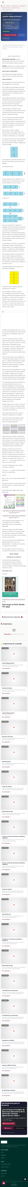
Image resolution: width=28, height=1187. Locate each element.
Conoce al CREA (9, 1123)
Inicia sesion (7, 634)
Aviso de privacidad (5, 1164)
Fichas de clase (15, 7)
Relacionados (20, 1128)
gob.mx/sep (4, 1173)
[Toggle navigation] (3, 2)
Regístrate (3, 1155)
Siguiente (5, 38)
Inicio (3, 5)
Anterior (21, 35)
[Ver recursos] (25, 1179)
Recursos (8, 1128)
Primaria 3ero (14, 5)
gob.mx (3, 1175)
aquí (8, 607)
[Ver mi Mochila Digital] (4, 1183)
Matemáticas (22, 5)
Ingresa (2, 1157)
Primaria (8, 5)
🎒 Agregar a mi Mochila (9, 35)
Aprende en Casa (6, 7)
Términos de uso (5, 1166)
